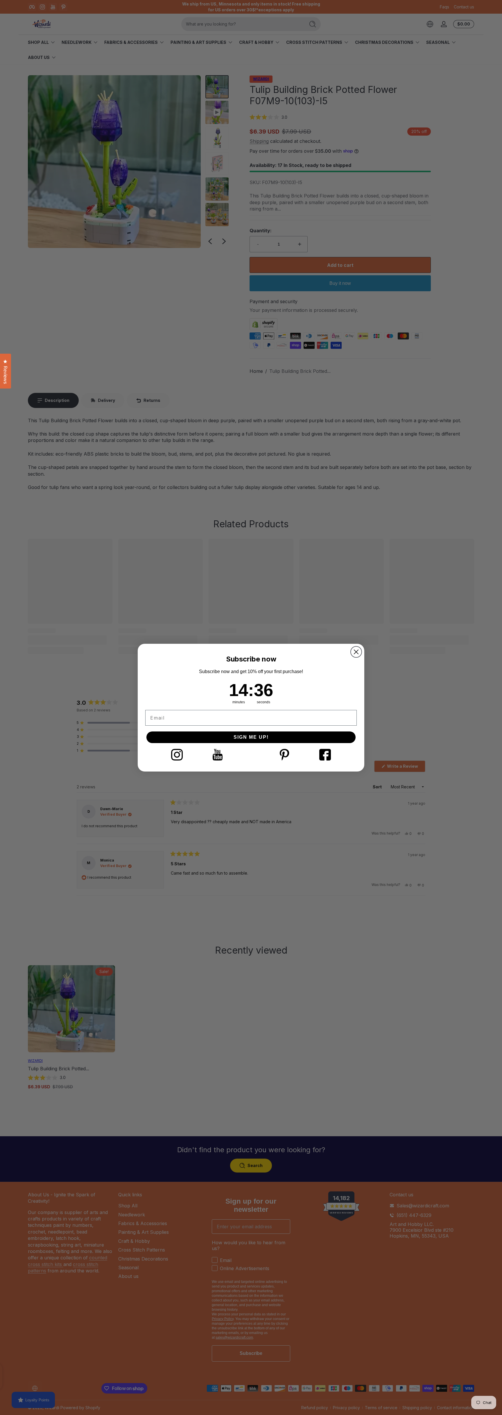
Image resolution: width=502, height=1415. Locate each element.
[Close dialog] (356, 652)
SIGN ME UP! (251, 737)
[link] (177, 754)
